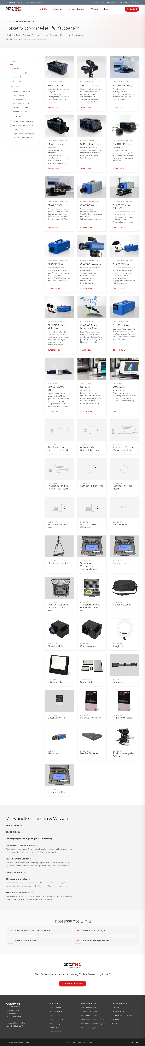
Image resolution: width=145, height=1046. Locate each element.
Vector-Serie (55, 1028)
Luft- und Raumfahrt (89, 1011)
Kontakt (115, 1024)
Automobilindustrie (88, 1007)
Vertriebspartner (118, 1011)
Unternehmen (97, 2)
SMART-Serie (55, 1007)
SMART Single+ (56, 1024)
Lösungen (58, 9)
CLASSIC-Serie (56, 1011)
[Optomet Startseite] (14, 9)
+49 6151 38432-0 (16, 1026)
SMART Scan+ (56, 1016)
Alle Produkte (55, 1032)
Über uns (115, 1007)
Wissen (94, 9)
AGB (90, 1042)
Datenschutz (82, 1042)
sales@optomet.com (18, 1023)
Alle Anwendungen (88, 1028)
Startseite (10, 21)
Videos (105, 9)
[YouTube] (137, 1042)
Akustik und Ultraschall (90, 1016)
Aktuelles (110, 2)
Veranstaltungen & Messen (122, 1016)
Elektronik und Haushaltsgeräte (93, 1024)
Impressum (71, 1042)
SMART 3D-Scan (56, 1020)
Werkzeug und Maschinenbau (93, 1020)
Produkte (42, 9)
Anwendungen (77, 9)
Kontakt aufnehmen (72, 983)
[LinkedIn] (132, 1042)
